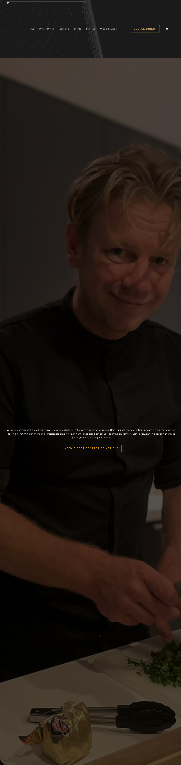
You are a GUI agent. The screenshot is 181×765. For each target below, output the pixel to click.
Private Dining (46, 29)
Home (31, 29)
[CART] (166, 29)
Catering (64, 29)
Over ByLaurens (108, 29)
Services (90, 29)
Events (77, 29)
